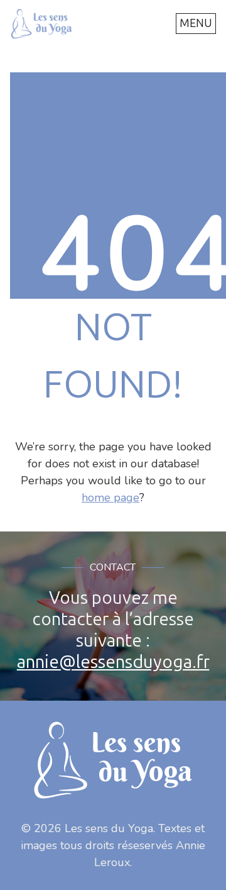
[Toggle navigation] (196, 24)
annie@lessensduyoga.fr (113, 662)
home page (110, 497)
